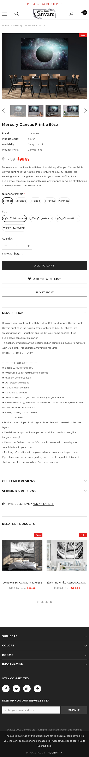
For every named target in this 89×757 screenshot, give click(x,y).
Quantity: (7, 238)
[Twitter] (16, 688)
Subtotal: (7, 253)
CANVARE (33, 133)
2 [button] (42, 602)
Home (5, 25)
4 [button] (51, 602)
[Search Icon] (16, 14)
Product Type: (10, 149)
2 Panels (21, 200)
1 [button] (38, 602)
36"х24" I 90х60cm (41, 218)
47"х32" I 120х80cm (67, 218)
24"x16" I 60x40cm (14, 218)
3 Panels (35, 200)
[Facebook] (6, 688)
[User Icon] (71, 14)
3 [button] (47, 602)
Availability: (8, 144)
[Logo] (44, 13)
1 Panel (7, 200)
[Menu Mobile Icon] (4, 13)
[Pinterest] (37, 688)
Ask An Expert (43, 504)
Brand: (6, 133)
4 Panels (50, 200)
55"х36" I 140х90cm (14, 228)
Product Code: (10, 138)
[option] (44, 66)
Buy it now (44, 292)
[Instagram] (27, 688)
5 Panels (64, 200)
